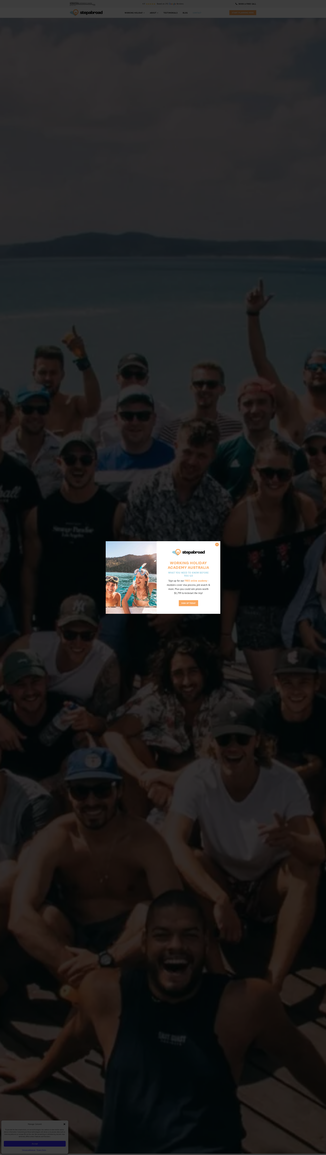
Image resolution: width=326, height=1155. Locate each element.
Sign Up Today (188, 603)
